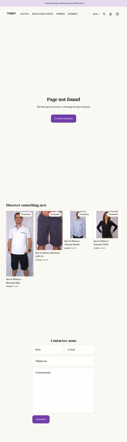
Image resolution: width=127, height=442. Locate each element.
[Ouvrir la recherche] (104, 14)
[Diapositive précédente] (8, 243)
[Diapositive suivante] (31, 243)
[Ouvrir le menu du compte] (110, 14)
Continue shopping (64, 118)
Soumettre (41, 419)
